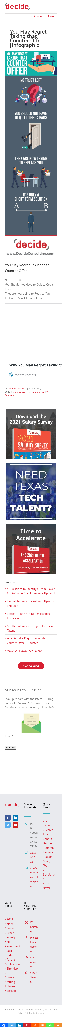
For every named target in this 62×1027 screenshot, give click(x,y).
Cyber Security (33, 977)
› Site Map (11, 968)
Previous (39, 16)
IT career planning (35, 391)
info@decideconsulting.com (34, 877)
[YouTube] (15, 825)
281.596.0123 (33, 857)
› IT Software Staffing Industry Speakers (11, 982)
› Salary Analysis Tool (48, 861)
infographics (18, 391)
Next (51, 16)
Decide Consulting (17, 388)
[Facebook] (8, 818)
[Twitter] (8, 825)
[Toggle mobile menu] (55, 5)
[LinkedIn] (15, 818)
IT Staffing (34, 927)
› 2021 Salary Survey (9, 923)
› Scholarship (49, 874)
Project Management (34, 944)
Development (33, 962)
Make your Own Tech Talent (24, 651)
